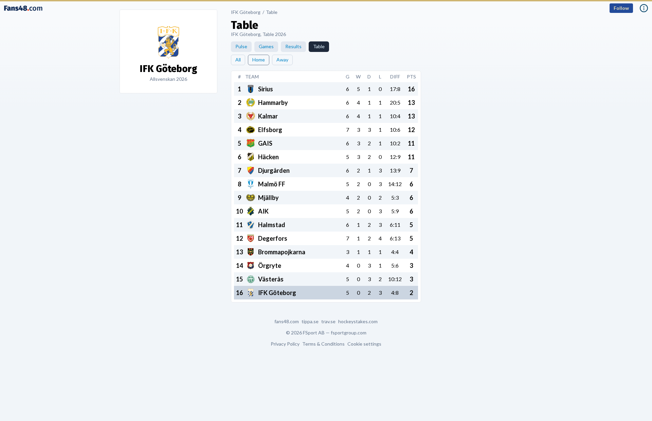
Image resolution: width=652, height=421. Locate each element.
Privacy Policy (285, 344)
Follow (621, 8)
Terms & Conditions (323, 344)
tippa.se (310, 321)
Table (271, 12)
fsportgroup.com (348, 332)
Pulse (241, 46)
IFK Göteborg (245, 12)
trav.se (328, 321)
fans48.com (286, 321)
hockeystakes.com (358, 321)
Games (266, 46)
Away (282, 59)
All (238, 59)
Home (258, 59)
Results (293, 46)
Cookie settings (364, 344)
